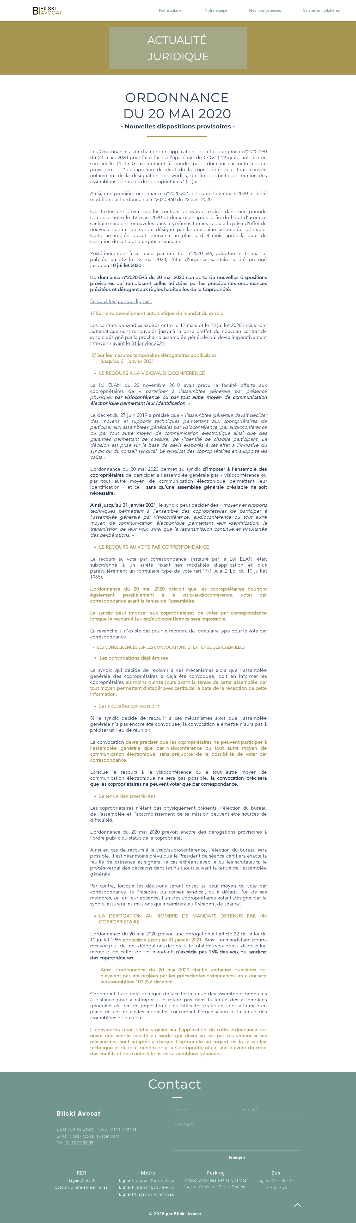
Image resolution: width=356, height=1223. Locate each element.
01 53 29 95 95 (80, 1142)
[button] (321, 10)
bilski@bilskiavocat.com (96, 1136)
